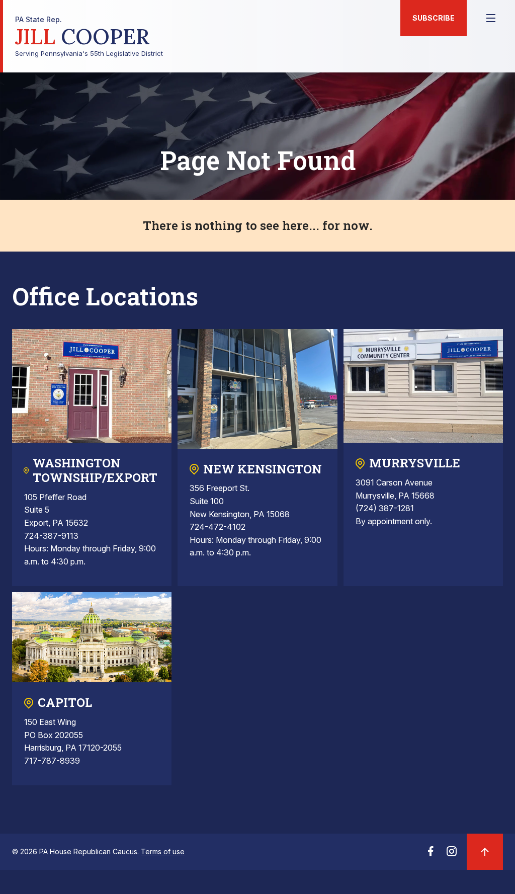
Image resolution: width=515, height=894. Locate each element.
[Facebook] (430, 854)
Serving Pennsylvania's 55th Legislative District (89, 36)
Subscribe (433, 18)
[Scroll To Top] (485, 852)
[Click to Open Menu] (491, 18)
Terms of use (163, 851)
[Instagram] (452, 854)
